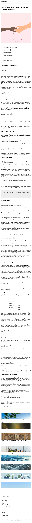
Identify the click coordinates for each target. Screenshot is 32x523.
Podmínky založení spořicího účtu (9, 49)
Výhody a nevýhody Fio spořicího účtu (10, 61)
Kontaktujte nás (10, 406)
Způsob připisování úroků (8, 52)
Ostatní (2, 421)
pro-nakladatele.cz (4, 1)
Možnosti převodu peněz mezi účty (9, 55)
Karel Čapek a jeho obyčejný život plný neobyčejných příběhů (12, 488)
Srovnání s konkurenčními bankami (9, 57)
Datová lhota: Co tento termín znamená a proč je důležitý (14, 419)
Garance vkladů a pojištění (8, 60)
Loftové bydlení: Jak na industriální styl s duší (11, 430)
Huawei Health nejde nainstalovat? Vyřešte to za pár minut (14, 440)
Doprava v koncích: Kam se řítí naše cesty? (8, 462)
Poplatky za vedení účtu (7, 53)
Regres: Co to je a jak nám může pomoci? (8, 453)
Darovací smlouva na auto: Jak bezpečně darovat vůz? (10, 479)
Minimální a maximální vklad (8, 50)
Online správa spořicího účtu (8, 58)
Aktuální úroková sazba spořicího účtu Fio (10, 47)
